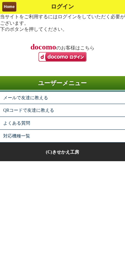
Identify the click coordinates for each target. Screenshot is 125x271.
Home (9, 6)
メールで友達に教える (25, 97)
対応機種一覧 (16, 135)
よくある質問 (16, 123)
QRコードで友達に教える (28, 110)
